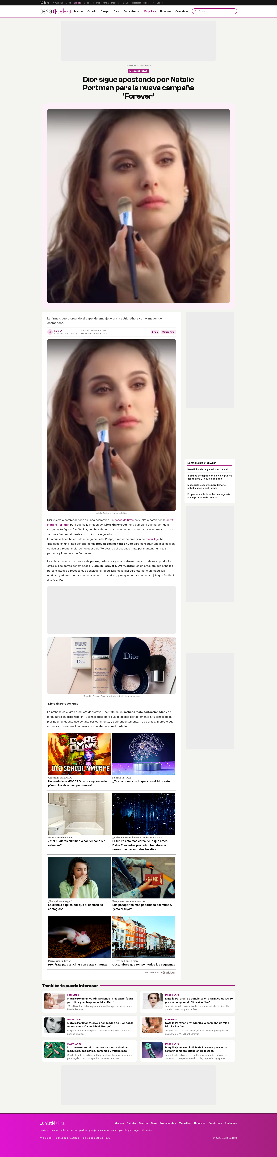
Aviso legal (46, 1137)
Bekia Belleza (132, 65)
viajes (149, 1130)
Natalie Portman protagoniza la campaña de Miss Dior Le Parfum (197, 1024)
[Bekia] (45, 2)
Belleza (77, 3)
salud (114, 1130)
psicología (125, 1130)
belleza (64, 1130)
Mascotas (116, 3)
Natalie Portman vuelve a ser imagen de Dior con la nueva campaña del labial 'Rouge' (100, 1024)
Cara (116, 11)
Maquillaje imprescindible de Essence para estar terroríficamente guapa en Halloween (196, 1049)
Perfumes (73, 995)
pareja (92, 1130)
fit (142, 1130)
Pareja (106, 3)
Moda (68, 3)
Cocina (87, 3)
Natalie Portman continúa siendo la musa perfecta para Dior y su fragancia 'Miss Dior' (100, 1000)
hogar (136, 1130)
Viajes (160, 3)
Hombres (165, 11)
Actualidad (58, 3)
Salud (125, 3)
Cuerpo (105, 11)
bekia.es (45, 1130)
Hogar (146, 3)
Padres (96, 3)
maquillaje (152, 539)
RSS (107, 1137)
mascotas (103, 1130)
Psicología (136, 3)
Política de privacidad (67, 1137)
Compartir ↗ (168, 332)
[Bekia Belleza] (55, 11)
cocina (73, 1130)
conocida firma (124, 520)
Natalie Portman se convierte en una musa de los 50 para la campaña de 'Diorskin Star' (199, 1000)
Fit (153, 3)
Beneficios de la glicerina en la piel (207, 469)
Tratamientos (131, 11)
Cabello (92, 11)
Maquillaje (150, 11)
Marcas (78, 11)
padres (83, 1130)
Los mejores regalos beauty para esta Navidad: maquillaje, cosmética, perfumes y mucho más (98, 1049)
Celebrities (181, 11)
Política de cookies (92, 1137)
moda (54, 1130)
